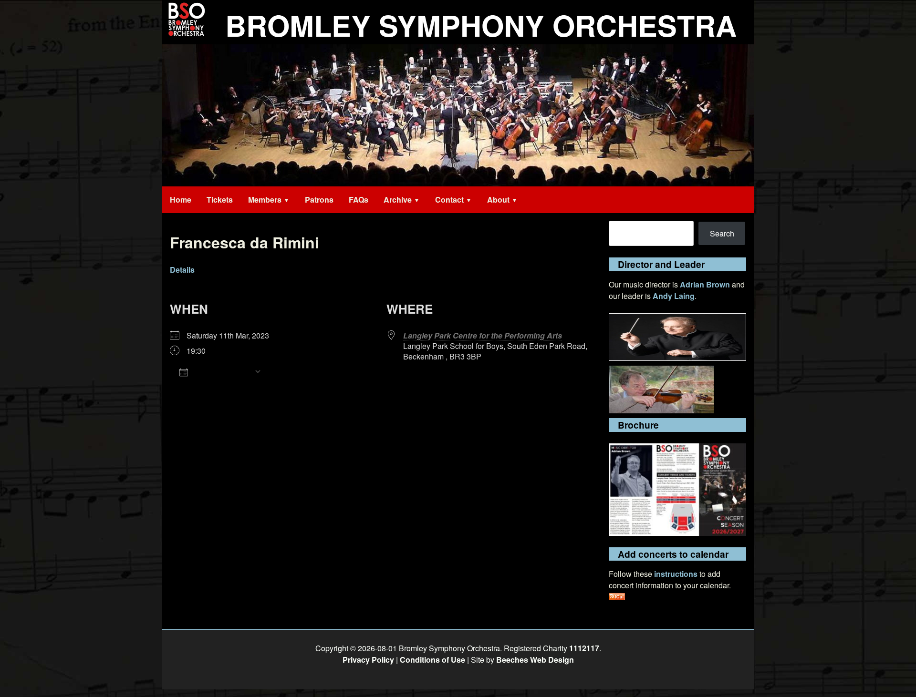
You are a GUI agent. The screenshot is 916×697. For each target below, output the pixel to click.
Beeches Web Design (535, 659)
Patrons (319, 199)
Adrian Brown (705, 284)
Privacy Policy (368, 659)
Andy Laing (674, 295)
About (498, 199)
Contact (449, 199)
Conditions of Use (432, 659)
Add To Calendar (221, 371)
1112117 (584, 648)
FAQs (358, 199)
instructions (675, 573)
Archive (398, 199)
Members (264, 199)
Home (180, 199)
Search (722, 233)
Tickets (220, 199)
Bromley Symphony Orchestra (481, 25)
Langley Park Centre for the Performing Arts (482, 335)
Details (182, 269)
